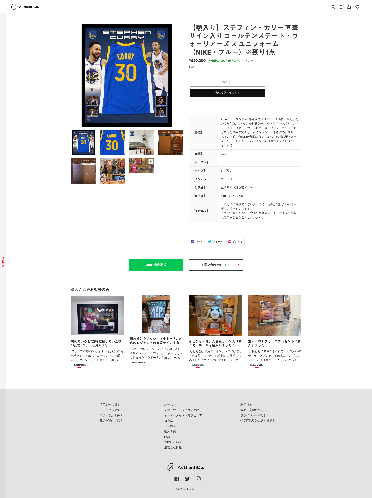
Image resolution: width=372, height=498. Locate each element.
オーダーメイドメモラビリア (183, 415)
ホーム (168, 404)
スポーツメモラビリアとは (181, 410)
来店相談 (170, 426)
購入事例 (170, 431)
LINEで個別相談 (156, 265)
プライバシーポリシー (255, 415)
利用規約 (246, 404)
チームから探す (110, 410)
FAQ (167, 436)
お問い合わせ (173, 442)
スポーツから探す (111, 415)
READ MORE (79, 365)
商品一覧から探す (111, 420)
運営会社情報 (173, 447)
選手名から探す (110, 404)
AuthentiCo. (190, 489)
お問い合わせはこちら (216, 265)
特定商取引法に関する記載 (257, 420)
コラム (168, 420)
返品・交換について (253, 410)
